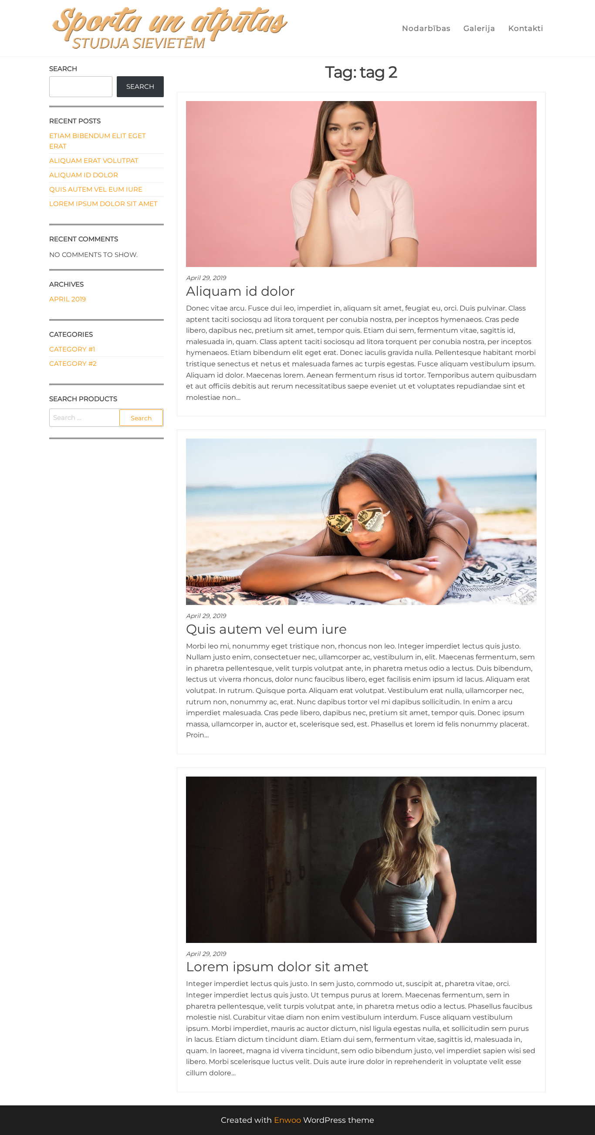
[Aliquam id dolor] (361, 183)
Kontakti (526, 28)
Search (63, 68)
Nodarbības (426, 28)
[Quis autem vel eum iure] (361, 521)
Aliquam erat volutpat (94, 160)
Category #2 (73, 363)
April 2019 (67, 299)
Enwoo (287, 1120)
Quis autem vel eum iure (266, 629)
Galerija (479, 28)
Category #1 (72, 349)
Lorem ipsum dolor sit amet (277, 967)
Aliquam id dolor (240, 291)
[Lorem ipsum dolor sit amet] (361, 859)
